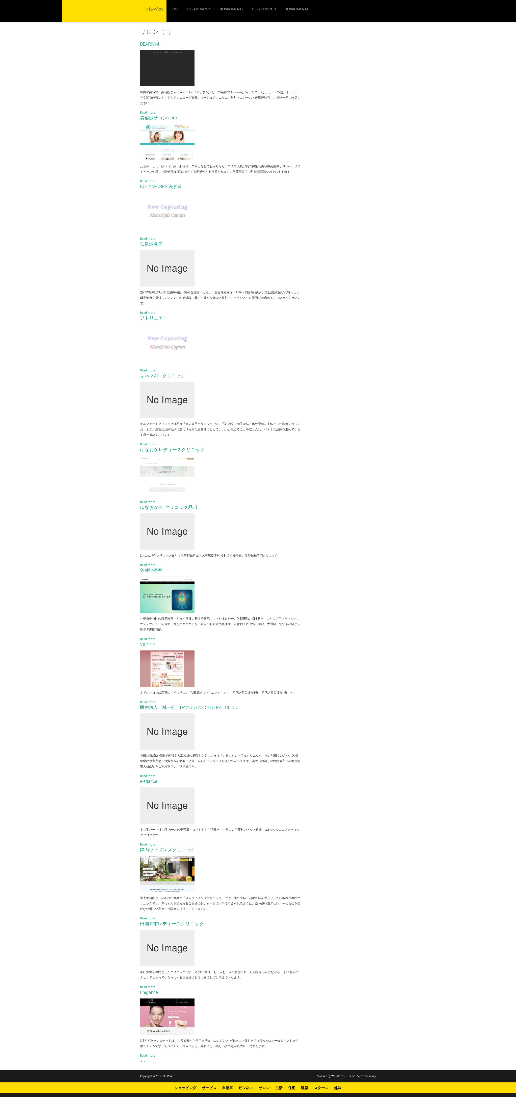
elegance (148, 781)
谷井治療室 (151, 570)
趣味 (337, 1087)
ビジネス (246, 1087)
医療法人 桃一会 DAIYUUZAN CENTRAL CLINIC (189, 707)
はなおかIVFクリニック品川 (168, 507)
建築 (304, 1087)
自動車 (227, 1087)
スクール (321, 1087)
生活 (279, 1087)
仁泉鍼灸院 (151, 244)
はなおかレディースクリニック (172, 449)
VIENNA (147, 644)
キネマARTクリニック (162, 375)
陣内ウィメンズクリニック (167, 849)
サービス (209, 1087)
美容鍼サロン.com (158, 117)
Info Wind (167, 1076)
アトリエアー (154, 318)
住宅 (291, 1087)
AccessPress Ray (366, 1076)
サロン (264, 1087)
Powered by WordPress (330, 1076)
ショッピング (185, 1087)
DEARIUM (149, 44)
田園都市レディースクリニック (172, 923)
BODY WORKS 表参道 (161, 186)
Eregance (149, 992)
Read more (147, 112)
